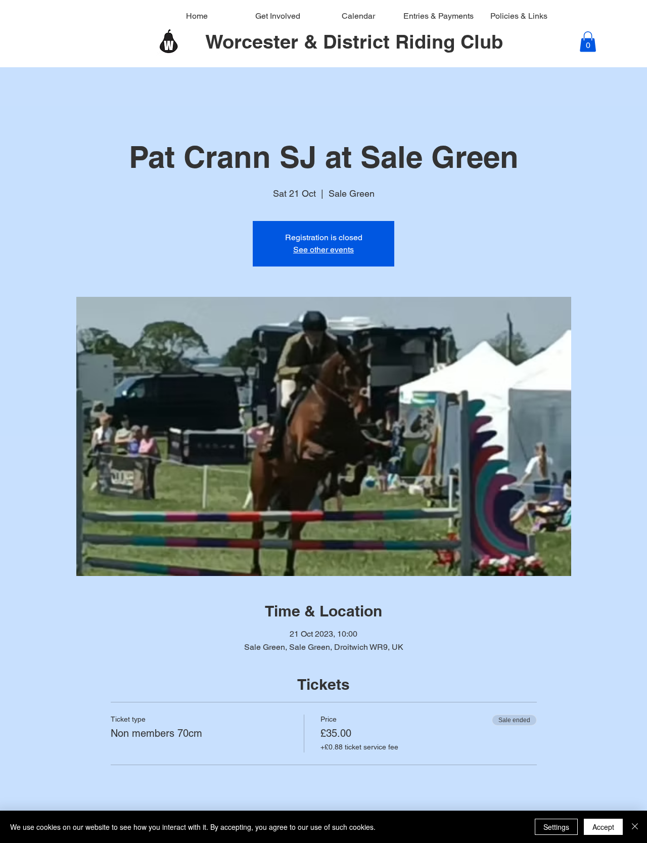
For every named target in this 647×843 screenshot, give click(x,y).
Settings (556, 827)
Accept (603, 827)
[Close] (635, 827)
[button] (587, 41)
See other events (323, 249)
